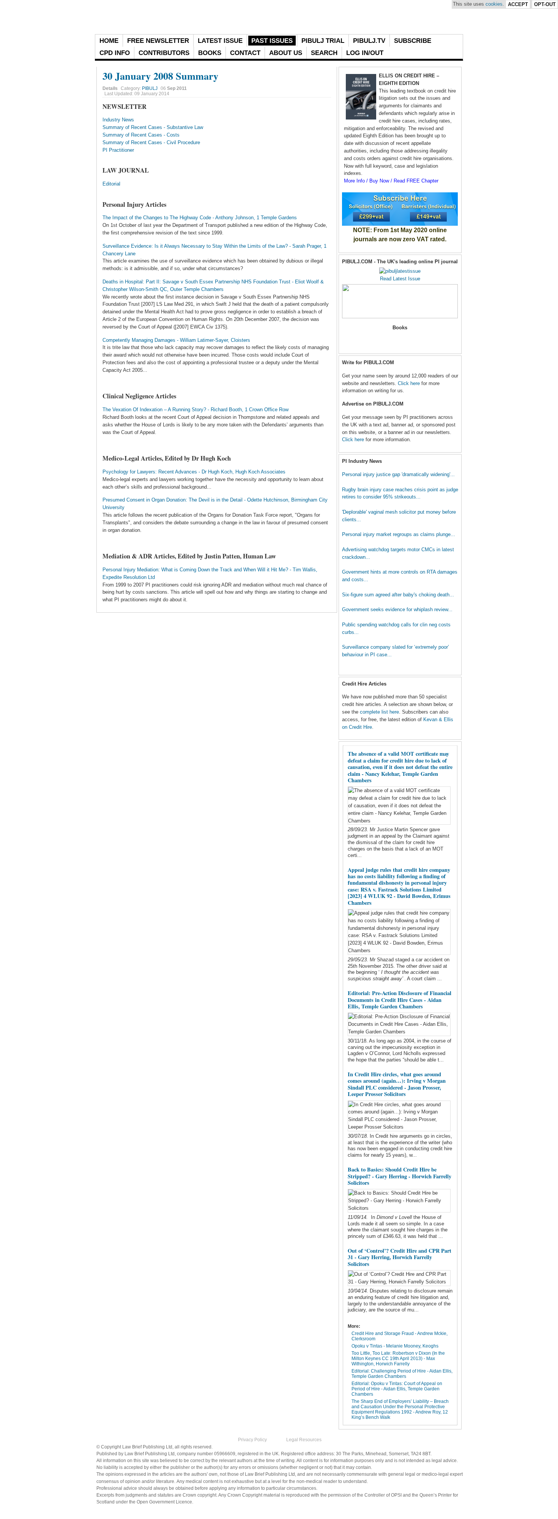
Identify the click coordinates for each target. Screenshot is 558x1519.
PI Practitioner (118, 150)
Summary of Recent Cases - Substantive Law (152, 127)
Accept (518, 4)
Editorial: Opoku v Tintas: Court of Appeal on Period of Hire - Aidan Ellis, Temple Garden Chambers (397, 1389)
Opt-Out (545, 4)
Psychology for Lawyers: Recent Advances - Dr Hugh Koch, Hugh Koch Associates (193, 472)
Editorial (111, 184)
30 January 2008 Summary (160, 75)
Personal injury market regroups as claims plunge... (398, 534)
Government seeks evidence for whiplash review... (397, 609)
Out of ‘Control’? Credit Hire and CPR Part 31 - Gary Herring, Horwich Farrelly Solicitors (399, 1257)
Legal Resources (304, 1439)
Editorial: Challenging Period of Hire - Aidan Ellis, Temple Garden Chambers (402, 1373)
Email (327, 87)
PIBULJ (150, 88)
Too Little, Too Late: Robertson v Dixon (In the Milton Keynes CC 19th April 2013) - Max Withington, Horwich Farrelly (398, 1358)
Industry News (118, 120)
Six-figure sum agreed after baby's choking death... (398, 595)
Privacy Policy (252, 1439)
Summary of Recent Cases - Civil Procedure (151, 142)
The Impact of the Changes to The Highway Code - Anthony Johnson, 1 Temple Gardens (199, 217)
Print (318, 87)
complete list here (379, 712)
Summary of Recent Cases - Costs (141, 135)
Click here (409, 383)
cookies (494, 4)
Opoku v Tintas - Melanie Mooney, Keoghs (395, 1346)
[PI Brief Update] (178, 17)
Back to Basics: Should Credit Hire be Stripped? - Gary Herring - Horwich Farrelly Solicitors (399, 1176)
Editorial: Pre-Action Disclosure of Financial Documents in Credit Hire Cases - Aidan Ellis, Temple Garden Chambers (399, 999)
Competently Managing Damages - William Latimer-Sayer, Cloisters (176, 340)
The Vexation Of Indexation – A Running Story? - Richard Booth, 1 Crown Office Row (195, 409)
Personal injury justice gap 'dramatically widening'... (398, 474)
